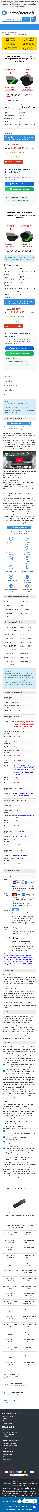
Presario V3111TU (26, 653)
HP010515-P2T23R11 (11, 609)
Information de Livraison (10, 1443)
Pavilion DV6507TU (10, 638)
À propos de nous (8, 1416)
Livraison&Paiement (10, 385)
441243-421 (24, 605)
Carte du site (6, 1459)
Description (7, 376)
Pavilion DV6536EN (26, 638)
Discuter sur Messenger (21, 184)
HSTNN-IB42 (24, 613)
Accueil (4, 32)
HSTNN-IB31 (8, 613)
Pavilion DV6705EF (10, 642)
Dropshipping (7, 1448)
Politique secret (7, 1423)
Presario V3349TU (26, 661)
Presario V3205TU (26, 657)
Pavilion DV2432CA (10, 631)
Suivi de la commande (9, 1457)
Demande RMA (7, 1436)
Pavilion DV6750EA (10, 646)
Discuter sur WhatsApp (21, 189)
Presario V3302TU (10, 661)
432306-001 (24, 602)
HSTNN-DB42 (24, 609)
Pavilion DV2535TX (26, 631)
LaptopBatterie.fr (21, 12)
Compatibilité (8, 381)
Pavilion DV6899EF (26, 646)
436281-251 (8, 605)
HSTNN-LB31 (8, 617)
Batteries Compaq (13, 32)
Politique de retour (29, 1036)
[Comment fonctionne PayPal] (30, 1472)
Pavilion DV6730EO (26, 642)
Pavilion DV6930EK (10, 650)
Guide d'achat (7, 1430)
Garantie (22, 1005)
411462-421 (8, 602)
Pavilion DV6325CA (26, 635)
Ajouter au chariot (14, 162)
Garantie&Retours (10, 390)
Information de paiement (10, 1445)
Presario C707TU (25, 650)
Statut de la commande (10, 1432)
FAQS (5, 394)
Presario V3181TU (10, 657)
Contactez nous (7, 1454)
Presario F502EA (9, 653)
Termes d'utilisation (8, 1421)
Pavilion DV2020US (26, 627)
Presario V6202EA (10, 665)
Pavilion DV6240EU (10, 635)
